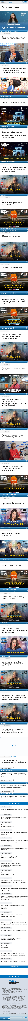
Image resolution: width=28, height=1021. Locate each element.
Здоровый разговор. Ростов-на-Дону (11, 461)
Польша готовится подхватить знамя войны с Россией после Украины (14, 797)
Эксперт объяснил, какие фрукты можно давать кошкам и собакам (12, 856)
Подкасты (22, 1019)
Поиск (23, 2)
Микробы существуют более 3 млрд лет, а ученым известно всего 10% (13, 664)
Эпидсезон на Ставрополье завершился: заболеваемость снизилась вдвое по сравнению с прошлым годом (14, 134)
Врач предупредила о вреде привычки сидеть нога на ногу (14, 833)
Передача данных (6, 527)
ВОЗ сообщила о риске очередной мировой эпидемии (14, 597)
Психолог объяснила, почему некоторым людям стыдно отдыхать (12, 825)
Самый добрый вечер (7, 63)
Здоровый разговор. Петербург (9, 31)
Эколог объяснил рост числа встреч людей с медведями (13, 946)
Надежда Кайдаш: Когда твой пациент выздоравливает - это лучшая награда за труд (13, 468)
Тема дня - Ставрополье (8, 126)
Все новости (14, 967)
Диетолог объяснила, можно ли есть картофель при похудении (14, 810)
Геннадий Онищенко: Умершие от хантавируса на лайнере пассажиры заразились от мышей (14, 70)
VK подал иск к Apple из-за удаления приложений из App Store (11, 915)
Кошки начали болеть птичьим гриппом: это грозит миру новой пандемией (13, 301)
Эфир (26, 1019)
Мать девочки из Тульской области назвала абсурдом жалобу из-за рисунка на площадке (14, 923)
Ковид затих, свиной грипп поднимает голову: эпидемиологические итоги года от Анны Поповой (14, 402)
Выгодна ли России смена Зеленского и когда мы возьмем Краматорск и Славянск (14, 786)
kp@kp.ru (19, 1003)
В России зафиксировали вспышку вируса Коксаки (11, 237)
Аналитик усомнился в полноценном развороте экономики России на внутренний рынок (14, 841)
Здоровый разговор (6, 96)
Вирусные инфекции (10, 7)
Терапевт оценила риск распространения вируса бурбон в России (14, 762)
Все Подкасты (14, 803)
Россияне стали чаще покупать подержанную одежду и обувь (14, 889)
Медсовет (4, 195)
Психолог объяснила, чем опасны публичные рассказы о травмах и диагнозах (13, 931)
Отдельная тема (5, 559)
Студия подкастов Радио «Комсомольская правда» (8, 229)
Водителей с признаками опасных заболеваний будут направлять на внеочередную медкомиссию (14, 898)
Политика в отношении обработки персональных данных (14, 1013)
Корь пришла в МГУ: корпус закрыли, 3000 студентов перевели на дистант (12, 336)
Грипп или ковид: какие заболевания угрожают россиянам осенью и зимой (14, 630)
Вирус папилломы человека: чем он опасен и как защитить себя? (13, 38)
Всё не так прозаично (7, 770)
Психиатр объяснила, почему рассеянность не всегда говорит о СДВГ (14, 873)
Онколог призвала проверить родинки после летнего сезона (13, 817)
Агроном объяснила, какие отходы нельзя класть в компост (13, 962)
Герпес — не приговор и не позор (13, 102)
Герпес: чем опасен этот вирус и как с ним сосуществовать (13, 436)
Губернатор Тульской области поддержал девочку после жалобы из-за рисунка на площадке (12, 907)
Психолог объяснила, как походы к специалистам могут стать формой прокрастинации (11, 865)
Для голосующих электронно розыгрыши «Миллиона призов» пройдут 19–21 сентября (13, 881)
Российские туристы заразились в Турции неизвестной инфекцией (14, 503)
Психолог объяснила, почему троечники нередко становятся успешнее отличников (13, 954)
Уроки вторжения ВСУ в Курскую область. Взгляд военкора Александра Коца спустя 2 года (13, 775)
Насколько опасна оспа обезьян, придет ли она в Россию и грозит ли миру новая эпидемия (14, 697)
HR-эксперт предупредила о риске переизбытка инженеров (11, 938)
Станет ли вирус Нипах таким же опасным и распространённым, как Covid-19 (13, 202)
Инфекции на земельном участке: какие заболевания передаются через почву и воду (14, 169)
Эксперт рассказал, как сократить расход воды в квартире (14, 849)
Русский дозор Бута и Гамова (9, 782)
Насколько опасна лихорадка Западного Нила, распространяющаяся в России (13, 731)
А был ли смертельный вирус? (13, 565)
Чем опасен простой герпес (12, 268)
